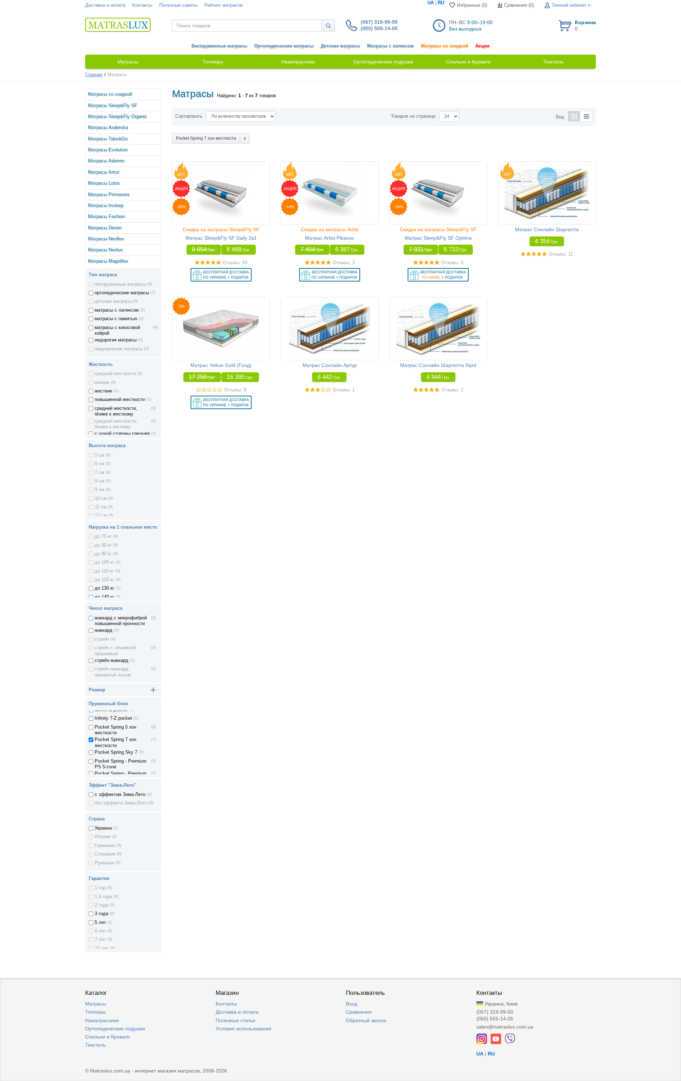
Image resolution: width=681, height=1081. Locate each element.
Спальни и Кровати (107, 1037)
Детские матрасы (340, 46)
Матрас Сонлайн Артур (330, 365)
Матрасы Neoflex (106, 238)
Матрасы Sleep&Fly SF (112, 105)
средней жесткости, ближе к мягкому (116, 424)
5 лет (100, 922)
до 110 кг (104, 571)
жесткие (103, 391)
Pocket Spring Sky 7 (116, 752)
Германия (105, 845)
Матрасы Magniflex (108, 261)
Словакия (105, 854)
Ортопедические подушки (115, 1028)
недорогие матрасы (116, 340)
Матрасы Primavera (108, 194)
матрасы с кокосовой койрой (117, 330)
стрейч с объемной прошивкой (115, 650)
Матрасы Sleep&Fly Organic (117, 116)
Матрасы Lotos (104, 183)
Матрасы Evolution (108, 149)
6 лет (100, 931)
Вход (351, 1004)
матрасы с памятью (116, 318)
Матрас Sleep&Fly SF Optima (438, 238)
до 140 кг (104, 597)
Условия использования (243, 1028)
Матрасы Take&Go (108, 138)
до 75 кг (103, 536)
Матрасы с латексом (390, 46)
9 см (99, 489)
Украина (103, 828)
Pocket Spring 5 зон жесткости (115, 730)
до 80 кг (103, 545)
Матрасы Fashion (106, 216)
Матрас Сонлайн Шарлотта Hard (438, 365)
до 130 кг (104, 588)
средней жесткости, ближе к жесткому (116, 411)
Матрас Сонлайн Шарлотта (547, 229)
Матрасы (95, 1004)
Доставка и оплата (105, 5)
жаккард (103, 630)
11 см (100, 507)
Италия (102, 836)
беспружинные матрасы (120, 284)
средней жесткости (115, 373)
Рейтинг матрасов (223, 5)
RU (441, 2)
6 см (99, 463)
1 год (100, 887)
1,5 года (103, 896)
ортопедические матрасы (122, 292)
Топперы (95, 1012)
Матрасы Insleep (105, 205)
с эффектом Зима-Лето (120, 794)
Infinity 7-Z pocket (113, 718)
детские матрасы (113, 301)
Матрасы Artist (104, 172)
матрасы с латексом (117, 310)
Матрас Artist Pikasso (329, 238)
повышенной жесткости (120, 399)
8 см (99, 481)
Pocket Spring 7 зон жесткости (115, 742)
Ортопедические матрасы (284, 46)
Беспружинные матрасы (219, 46)
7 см (99, 472)
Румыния (104, 862)
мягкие (102, 382)
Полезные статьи (235, 1020)
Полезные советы (178, 5)
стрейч (102, 639)
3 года (101, 913)
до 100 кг (104, 562)
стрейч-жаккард (111, 660)
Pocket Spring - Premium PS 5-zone (120, 764)
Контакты (142, 5)
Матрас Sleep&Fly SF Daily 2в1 (221, 238)
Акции (482, 46)
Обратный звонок (366, 1020)
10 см (101, 498)
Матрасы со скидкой (444, 46)
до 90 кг (103, 553)
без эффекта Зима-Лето (121, 803)
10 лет (102, 948)
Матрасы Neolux (105, 249)
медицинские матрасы (119, 348)
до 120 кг (104, 579)
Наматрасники (102, 1020)
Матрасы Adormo (106, 160)
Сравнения (359, 1012)
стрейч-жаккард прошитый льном (113, 672)
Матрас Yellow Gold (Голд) (220, 365)
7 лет (100, 939)
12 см (101, 515)
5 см (99, 455)
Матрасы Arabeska (108, 127)
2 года (101, 905)
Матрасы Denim (105, 227)
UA (430, 2)
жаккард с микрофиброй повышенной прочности (121, 620)
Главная (94, 74)
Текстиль (95, 1045)
